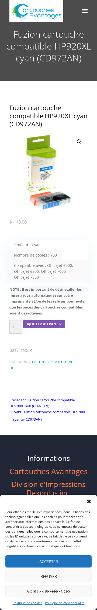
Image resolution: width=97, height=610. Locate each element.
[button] (89, 501)
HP (11, 367)
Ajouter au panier (44, 324)
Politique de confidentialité (65, 603)
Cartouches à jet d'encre (54, 361)
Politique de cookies (27, 603)
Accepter (48, 561)
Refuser (48, 576)
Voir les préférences (48, 591)
